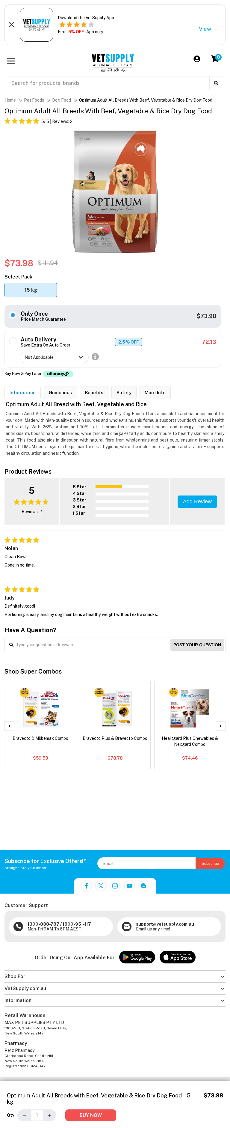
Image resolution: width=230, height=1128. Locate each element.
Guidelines (60, 392)
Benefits (94, 392)
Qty (10, 1115)
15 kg (31, 290)
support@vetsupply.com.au (165, 924)
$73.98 (206, 316)
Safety (123, 392)
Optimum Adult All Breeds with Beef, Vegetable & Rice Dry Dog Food (145, 100)
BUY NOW (91, 1115)
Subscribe (210, 863)
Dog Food (61, 100)
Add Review (197, 501)
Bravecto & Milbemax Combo (40, 738)
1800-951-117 (77, 924)
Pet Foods (34, 100)
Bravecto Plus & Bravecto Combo (115, 738)
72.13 (209, 342)
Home (10, 100)
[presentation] (9, 726)
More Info (155, 392)
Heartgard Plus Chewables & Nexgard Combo (190, 741)
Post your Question (197, 644)
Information (23, 392)
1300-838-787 (43, 924)
